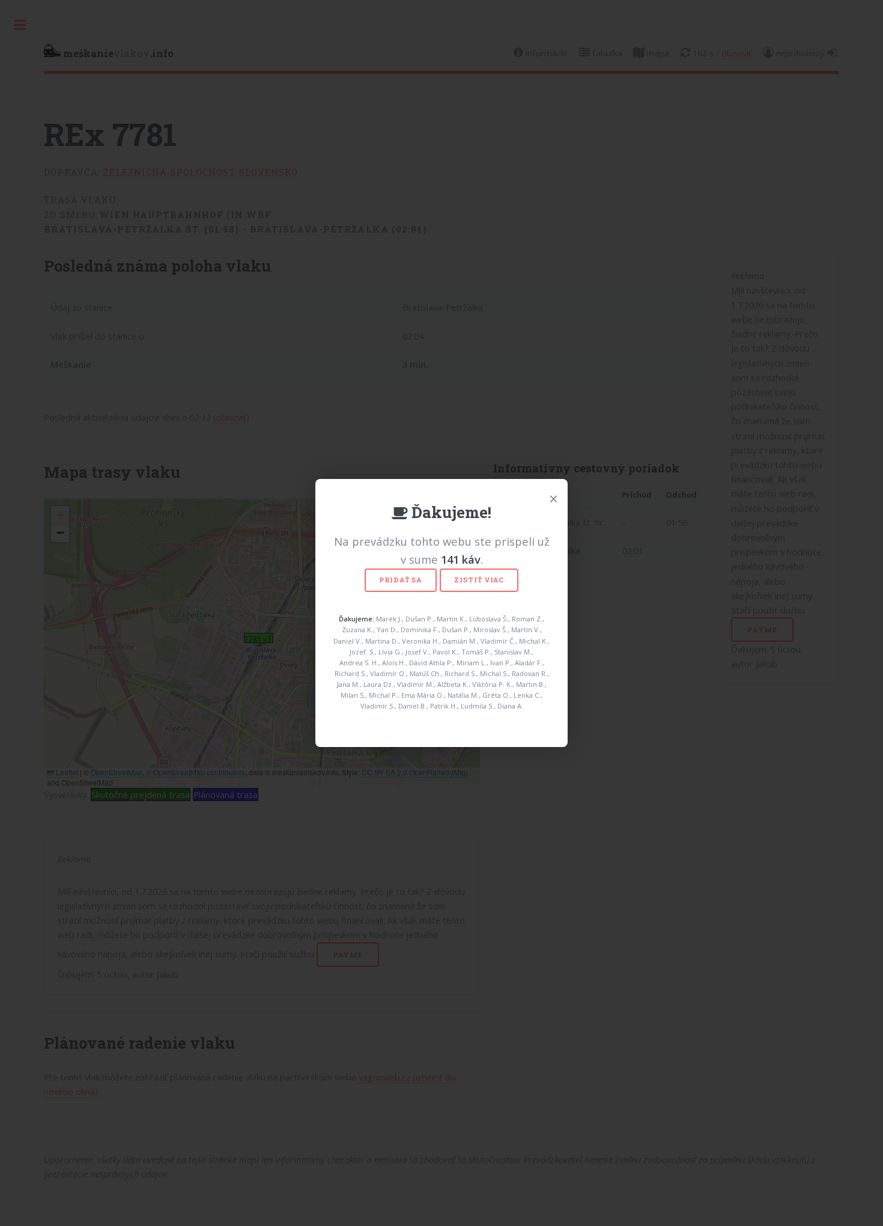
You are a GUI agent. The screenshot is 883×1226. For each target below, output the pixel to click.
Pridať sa (400, 579)
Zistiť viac (478, 579)
